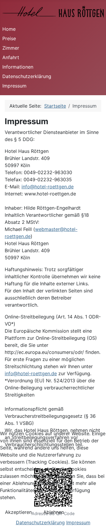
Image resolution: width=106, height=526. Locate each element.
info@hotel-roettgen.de (47, 187)
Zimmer (10, 48)
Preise (9, 38)
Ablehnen (53, 512)
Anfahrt (10, 57)
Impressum (14, 86)
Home (9, 29)
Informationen (17, 67)
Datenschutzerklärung (26, 76)
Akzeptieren (18, 512)
